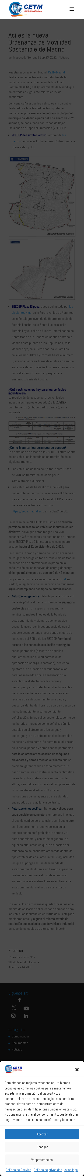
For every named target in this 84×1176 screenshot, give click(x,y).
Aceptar (42, 1134)
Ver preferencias (42, 1160)
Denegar (42, 1147)
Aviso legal (71, 1170)
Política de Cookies (18, 1170)
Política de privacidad (48, 1170)
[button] (77, 1069)
